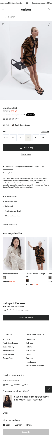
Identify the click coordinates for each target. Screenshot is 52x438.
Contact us (30, 339)
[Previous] (6, 253)
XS (13, 137)
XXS (6, 137)
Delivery (29, 343)
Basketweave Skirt (10, 274)
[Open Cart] (49, 9)
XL (43, 137)
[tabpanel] (26, 200)
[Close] (48, 386)
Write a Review (26, 317)
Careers (29, 358)
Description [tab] (9, 167)
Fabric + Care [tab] (39, 167)
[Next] (21, 253)
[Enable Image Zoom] (49, 25)
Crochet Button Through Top (35, 275)
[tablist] (26, 170)
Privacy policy (8, 354)
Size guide (45, 131)
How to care (31, 362)
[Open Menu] (3, 9)
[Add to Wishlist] (3, 24)
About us (6, 339)
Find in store (26, 154)
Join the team (8, 350)
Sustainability (8, 347)
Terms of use (8, 358)
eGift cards (30, 350)
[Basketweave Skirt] (14, 253)
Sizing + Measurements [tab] (24, 167)
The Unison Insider (10, 343)
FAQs (28, 354)
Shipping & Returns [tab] (9, 173)
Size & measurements (35, 366)
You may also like (12, 233)
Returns (29, 347)
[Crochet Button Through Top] (36, 253)
